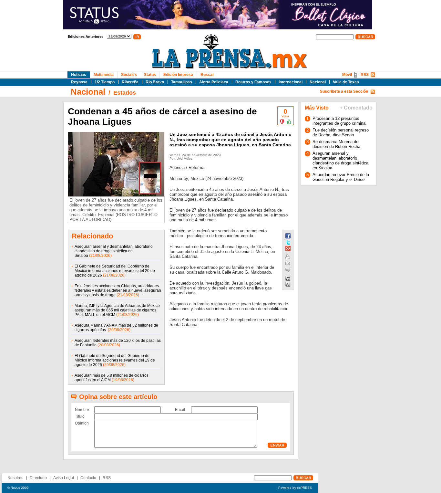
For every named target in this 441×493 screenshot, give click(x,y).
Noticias (78, 74)
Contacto (88, 478)
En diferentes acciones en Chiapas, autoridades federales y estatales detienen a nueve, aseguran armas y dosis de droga (118, 290)
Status (150, 74)
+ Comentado (356, 107)
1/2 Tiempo (105, 82)
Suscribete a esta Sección (344, 91)
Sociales (129, 74)
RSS (365, 74)
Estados (124, 92)
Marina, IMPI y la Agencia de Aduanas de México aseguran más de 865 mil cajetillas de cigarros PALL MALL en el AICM (117, 310)
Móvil (347, 74)
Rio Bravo (155, 82)
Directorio (38, 478)
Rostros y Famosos (253, 82)
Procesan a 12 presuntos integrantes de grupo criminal (339, 121)
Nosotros (15, 478)
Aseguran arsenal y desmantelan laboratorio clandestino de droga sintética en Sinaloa (114, 251)
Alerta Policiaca (213, 82)
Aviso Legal (63, 478)
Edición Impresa (178, 74)
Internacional (291, 82)
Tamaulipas (181, 82)
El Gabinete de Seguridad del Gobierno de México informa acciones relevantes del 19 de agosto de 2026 (115, 360)
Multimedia (104, 74)
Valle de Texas (346, 82)
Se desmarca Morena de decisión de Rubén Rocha (336, 144)
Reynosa (79, 82)
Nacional (318, 82)
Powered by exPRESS (295, 487)
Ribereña (130, 82)
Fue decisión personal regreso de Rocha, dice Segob (341, 132)
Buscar (207, 74)
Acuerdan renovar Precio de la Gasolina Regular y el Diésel (341, 177)
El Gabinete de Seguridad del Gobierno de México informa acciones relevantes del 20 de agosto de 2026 (115, 271)
